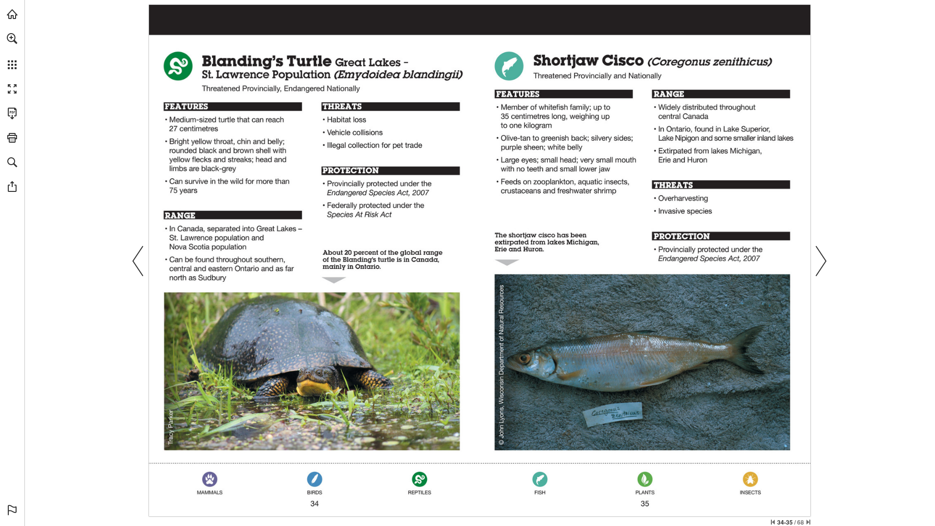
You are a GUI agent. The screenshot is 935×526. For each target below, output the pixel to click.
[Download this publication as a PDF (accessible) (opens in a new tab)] (12, 113)
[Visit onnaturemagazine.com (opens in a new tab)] (12, 14)
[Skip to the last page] (808, 522)
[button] (12, 38)
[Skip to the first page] (773, 522)
